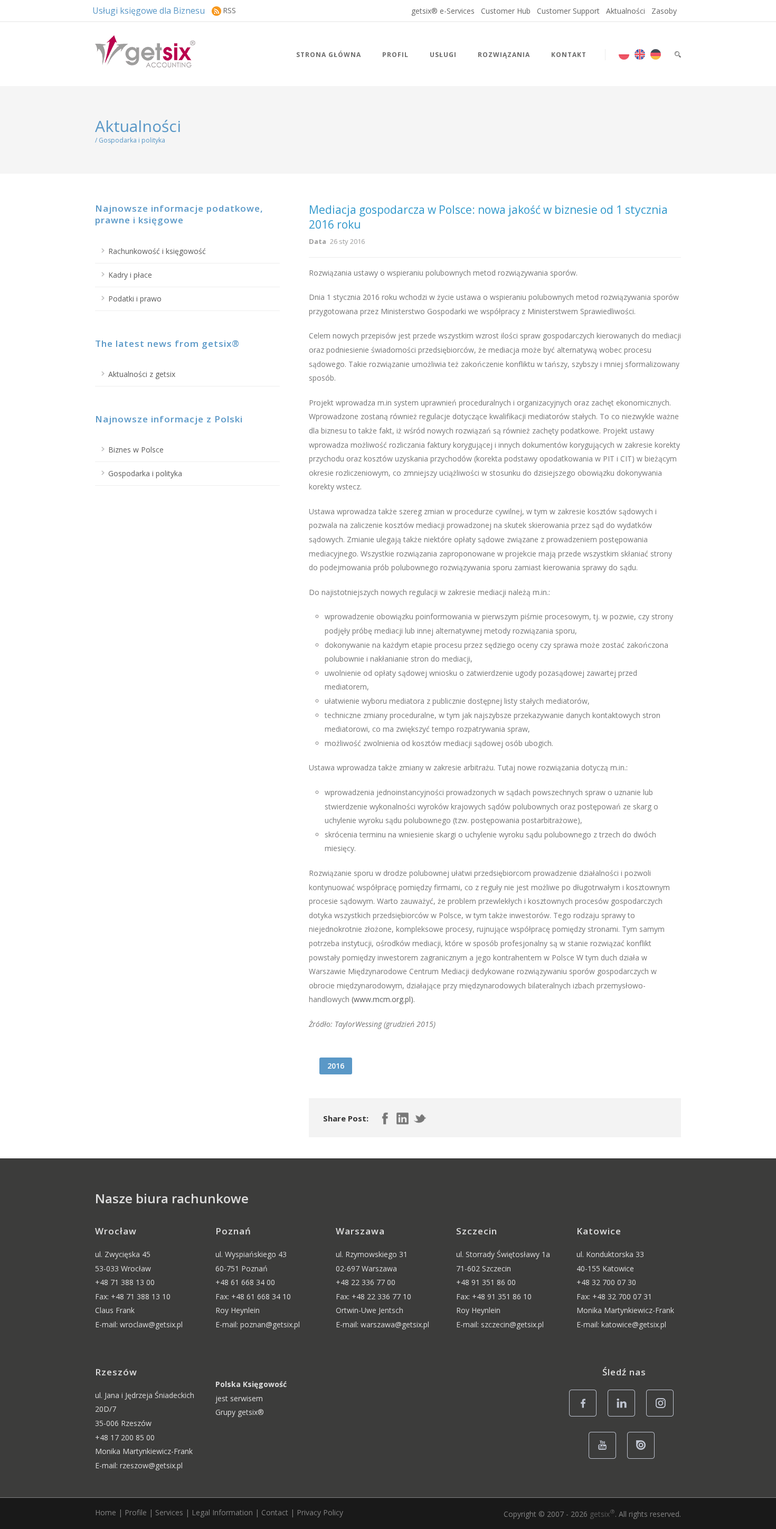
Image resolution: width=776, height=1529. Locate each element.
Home (105, 1512)
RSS (229, 10)
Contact (274, 1512)
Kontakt (568, 54)
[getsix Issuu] (644, 1458)
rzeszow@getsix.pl (151, 1465)
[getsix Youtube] (605, 1458)
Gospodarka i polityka (145, 473)
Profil (395, 54)
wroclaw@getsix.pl (151, 1324)
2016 (335, 1066)
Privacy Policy (320, 1512)
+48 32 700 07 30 (606, 1282)
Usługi (443, 54)
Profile (136, 1512)
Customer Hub (506, 11)
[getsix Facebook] (585, 1416)
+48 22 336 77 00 (365, 1282)
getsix (602, 1514)
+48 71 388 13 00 (125, 1282)
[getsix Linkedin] (624, 1416)
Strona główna (328, 54)
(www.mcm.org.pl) (382, 999)
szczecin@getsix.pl (512, 1324)
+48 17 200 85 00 (125, 1437)
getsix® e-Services (443, 11)
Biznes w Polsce (136, 450)
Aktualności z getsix (141, 374)
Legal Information (222, 1512)
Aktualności (625, 11)
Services (169, 1512)
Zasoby (664, 11)
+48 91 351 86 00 (486, 1282)
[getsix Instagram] (663, 1416)
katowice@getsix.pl (633, 1324)
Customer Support (568, 11)
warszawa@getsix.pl (395, 1324)
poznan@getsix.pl (270, 1324)
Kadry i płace (130, 275)
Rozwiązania (504, 54)
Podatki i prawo (135, 299)
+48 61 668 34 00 (245, 1282)
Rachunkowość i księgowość (157, 251)
